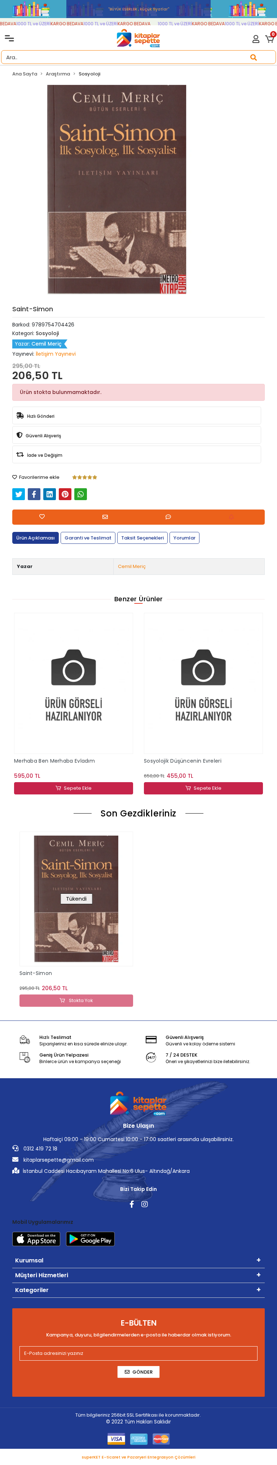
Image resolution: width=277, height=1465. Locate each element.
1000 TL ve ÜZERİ (22, 24)
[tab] (35, 538)
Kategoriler (32, 1290)
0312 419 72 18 (39, 1148)
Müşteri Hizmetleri (41, 1275)
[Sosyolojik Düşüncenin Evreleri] (73, 683)
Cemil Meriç (132, 566)
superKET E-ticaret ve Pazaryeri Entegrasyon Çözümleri (138, 1457)
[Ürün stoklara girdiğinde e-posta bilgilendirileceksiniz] (233, 516)
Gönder (142, 1372)
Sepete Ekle (78, 788)
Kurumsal (29, 1260)
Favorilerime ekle (39, 477)
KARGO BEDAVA (55, 24)
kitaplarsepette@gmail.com (58, 1159)
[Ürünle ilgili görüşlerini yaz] (170, 516)
